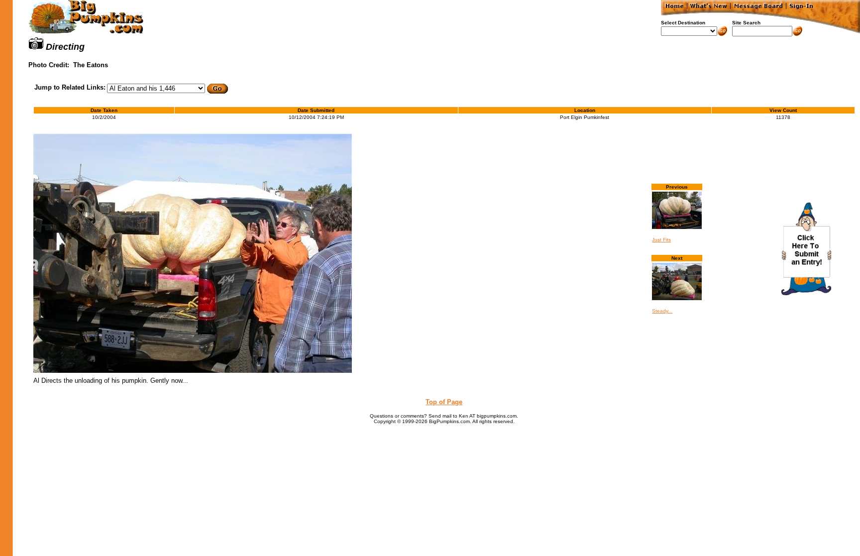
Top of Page (444, 402)
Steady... (662, 311)
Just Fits (661, 239)
